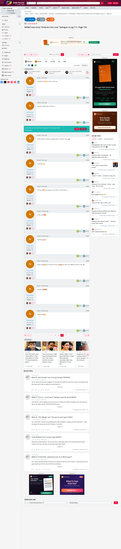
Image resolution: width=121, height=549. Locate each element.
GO (102, 3)
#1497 (87, 236)
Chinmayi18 (112, 234)
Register (115, 3)
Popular (100, 139)
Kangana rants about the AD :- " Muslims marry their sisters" (104, 222)
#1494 (87, 160)
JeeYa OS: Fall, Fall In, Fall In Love (101, 203)
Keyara (84, 390)
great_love (112, 197)
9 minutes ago (106, 188)
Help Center (7, 75)
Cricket (95, 142)
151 (65, 335)
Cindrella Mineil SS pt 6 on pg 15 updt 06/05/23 (46, 437)
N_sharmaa (83, 409)
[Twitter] (5, 82)
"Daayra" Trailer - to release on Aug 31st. (104, 176)
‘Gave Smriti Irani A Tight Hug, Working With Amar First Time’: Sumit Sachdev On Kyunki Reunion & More (49, 358)
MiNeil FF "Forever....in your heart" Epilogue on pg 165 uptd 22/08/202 (54, 397)
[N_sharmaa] (36, 61)
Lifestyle (6, 36)
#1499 (87, 286)
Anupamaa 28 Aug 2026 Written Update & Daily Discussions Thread (104, 212)
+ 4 (32, 95)
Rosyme (113, 178)
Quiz (47, 8)
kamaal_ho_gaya (111, 215)
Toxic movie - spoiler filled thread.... (99, 166)
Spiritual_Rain (112, 149)
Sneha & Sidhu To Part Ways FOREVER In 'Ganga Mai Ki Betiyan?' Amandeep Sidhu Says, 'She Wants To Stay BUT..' (67, 359)
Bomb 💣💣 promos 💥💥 (99, 194)
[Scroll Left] (26, 72)
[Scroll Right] (88, 72)
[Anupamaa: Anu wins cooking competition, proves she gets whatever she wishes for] (84, 346)
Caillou (113, 159)
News (3, 24)
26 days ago (76, 409)
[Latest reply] (88, 390)
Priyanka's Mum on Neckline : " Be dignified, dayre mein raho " (101, 156)
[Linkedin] (18, 82)
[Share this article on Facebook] (29, 65)
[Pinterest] (15, 82)
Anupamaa (96, 208)
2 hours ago (105, 234)
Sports (6, 39)
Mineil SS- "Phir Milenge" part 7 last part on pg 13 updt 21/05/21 (52, 417)
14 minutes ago (106, 159)
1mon (39, 61)
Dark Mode (5, 16)
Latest (94, 139)
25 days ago (78, 390)
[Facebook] (2, 82)
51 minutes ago (103, 149)
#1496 (87, 211)
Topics (41, 8)
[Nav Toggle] (2, 3)
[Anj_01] (26, 61)
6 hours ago (102, 215)
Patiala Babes (32, 23)
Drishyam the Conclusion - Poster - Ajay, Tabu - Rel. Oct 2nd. (103, 185)
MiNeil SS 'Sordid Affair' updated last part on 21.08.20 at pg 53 (52, 457)
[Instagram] (12, 82)
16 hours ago (105, 197)
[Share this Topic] (26, 65)
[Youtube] (8, 82)
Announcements (108, 139)
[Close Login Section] (88, 129)
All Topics (6, 45)
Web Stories (7, 72)
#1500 (87, 310)
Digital (6, 33)
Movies (6, 30)
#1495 (87, 186)
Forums (4, 42)
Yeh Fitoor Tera (97, 200)
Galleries (6, 59)
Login (109, 3)
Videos (6, 55)
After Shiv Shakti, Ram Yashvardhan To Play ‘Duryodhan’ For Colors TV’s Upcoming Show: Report (31, 358)
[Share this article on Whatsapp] (35, 65)
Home (6, 20)
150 (62, 335)
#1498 (87, 261)
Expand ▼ (60, 387)
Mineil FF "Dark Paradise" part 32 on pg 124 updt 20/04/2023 (51, 377)
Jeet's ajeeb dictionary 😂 (99, 231)
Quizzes (6, 65)
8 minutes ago (106, 178)
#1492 (87, 102)
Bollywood (96, 153)
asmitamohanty (111, 170)
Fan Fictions (7, 62)
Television (7, 27)
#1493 (87, 135)
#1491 (87, 77)
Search (116, 54)
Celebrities (7, 52)
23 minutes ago (102, 170)
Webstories (75, 8)
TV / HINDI (27, 352)
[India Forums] (15, 3)
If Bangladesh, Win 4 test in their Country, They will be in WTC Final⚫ (104, 146)
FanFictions (65, 8)
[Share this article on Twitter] (32, 65)
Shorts (6, 69)
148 (55, 335)
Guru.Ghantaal (111, 225)
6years (29, 61)
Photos (92, 8)
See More (4, 48)
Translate (12, 13)
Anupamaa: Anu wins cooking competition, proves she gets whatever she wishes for (84, 357)
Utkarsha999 (112, 205)
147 (51, 335)
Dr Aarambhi (97, 192)
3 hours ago (104, 205)
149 (58, 335)
